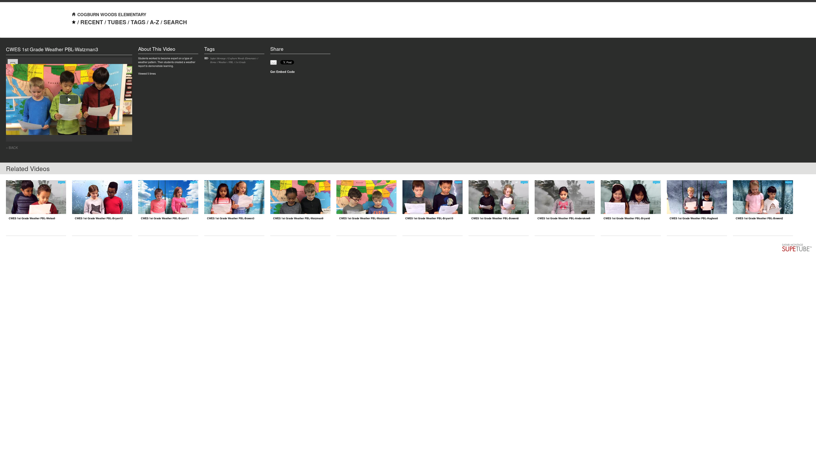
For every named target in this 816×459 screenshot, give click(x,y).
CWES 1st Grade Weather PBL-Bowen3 (230, 218)
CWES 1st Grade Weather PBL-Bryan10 (429, 218)
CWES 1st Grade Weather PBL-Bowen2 (759, 218)
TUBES (117, 22)
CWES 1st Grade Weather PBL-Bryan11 (165, 218)
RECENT (91, 22)
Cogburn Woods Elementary (242, 58)
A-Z (154, 22)
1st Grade (240, 62)
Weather (222, 62)
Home (213, 62)
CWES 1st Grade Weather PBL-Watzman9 (298, 218)
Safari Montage (218, 58)
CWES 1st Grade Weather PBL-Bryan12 (99, 218)
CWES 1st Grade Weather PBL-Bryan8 (627, 218)
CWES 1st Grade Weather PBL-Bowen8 (495, 218)
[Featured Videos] (74, 22)
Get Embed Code (282, 71)
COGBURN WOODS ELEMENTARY (111, 14)
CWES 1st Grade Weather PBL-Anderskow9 (563, 218)
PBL (231, 62)
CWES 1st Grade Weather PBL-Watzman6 (364, 218)
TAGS (138, 22)
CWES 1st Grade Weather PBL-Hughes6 (694, 218)
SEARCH (175, 22)
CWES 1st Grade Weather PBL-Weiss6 (32, 218)
